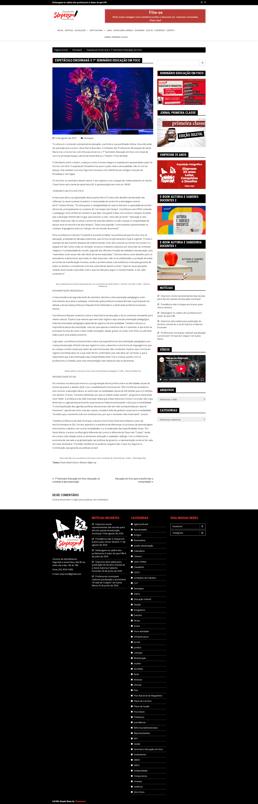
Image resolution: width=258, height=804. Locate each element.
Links (109, 30)
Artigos (137, 534)
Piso (136, 690)
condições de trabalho (145, 577)
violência (138, 786)
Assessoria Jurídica (123, 30)
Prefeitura (139, 717)
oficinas (137, 684)
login (75, 499)
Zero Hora (139, 792)
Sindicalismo (140, 754)
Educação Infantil (142, 599)
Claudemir (139, 567)
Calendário (139, 550)
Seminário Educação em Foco (148, 749)
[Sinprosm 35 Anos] (181, 174)
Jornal (137, 642)
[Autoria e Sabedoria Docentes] (181, 265)
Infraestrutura (141, 636)
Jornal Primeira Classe (116, 37)
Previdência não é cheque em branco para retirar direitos (108, 540)
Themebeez (80, 801)
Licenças (138, 652)
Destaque (89, 138)
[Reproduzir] (160, 379)
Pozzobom (139, 711)
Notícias (69, 30)
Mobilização (140, 658)
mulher (137, 663)
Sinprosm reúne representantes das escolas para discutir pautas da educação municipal (181, 297)
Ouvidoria (139, 30)
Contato (170, 30)
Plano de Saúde (141, 706)
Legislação (80, 30)
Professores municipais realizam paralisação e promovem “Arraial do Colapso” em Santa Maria (181, 335)
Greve (137, 626)
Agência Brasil (141, 524)
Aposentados (140, 529)
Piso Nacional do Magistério (148, 695)
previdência (139, 722)
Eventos (138, 615)
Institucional (96, 30)
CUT (136, 583)
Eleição (137, 604)
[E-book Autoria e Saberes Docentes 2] (181, 219)
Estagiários (139, 610)
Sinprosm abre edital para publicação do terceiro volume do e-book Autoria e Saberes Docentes (180, 324)
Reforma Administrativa (146, 727)
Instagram (202, 2)
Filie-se (149, 30)
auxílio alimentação (143, 545)
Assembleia (139, 540)
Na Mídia (138, 668)
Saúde (137, 743)
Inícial (60, 30)
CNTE (137, 572)
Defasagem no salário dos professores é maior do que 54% (79, 2)
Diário (137, 593)
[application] (181, 368)
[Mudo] (197, 379)
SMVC (137, 765)
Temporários (140, 776)
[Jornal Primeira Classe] (181, 132)
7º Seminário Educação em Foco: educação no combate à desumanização (76, 480)
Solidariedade (140, 770)
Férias (137, 620)
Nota (136, 674)
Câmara (138, 556)
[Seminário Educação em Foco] (181, 91)
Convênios (159, 30)
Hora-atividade (141, 631)
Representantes (142, 733)
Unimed (138, 781)
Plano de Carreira (142, 701)
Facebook (205, 2)
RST (136, 738)
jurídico (137, 647)
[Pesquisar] (203, 62)
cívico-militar (140, 561)
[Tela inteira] (202, 379)
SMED (137, 759)
